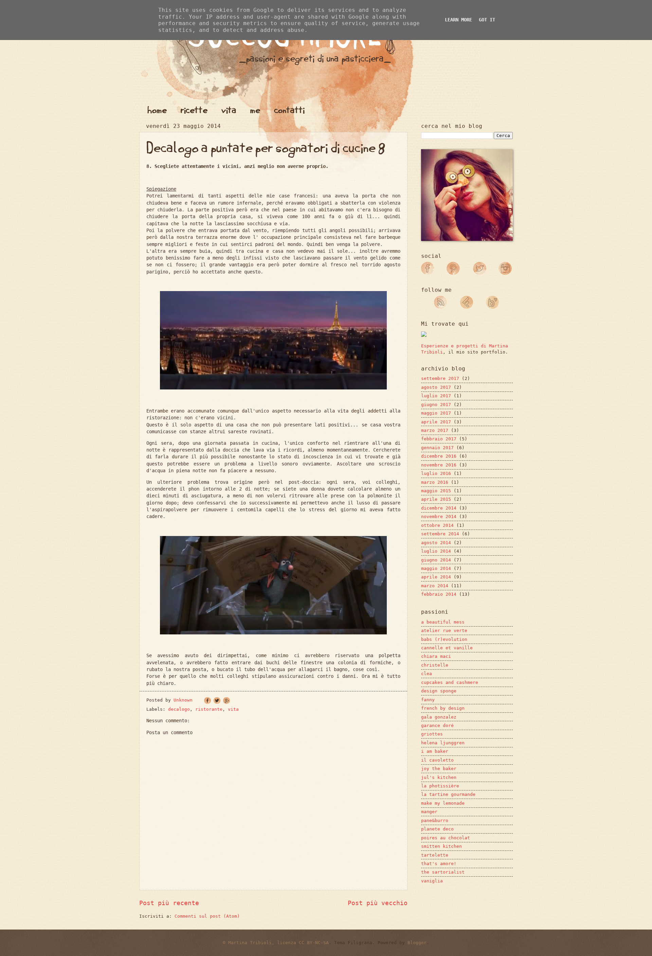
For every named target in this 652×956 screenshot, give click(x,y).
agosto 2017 (436, 387)
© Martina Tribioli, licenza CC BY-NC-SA (276, 942)
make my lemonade (443, 803)
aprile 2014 (436, 576)
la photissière (440, 785)
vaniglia (432, 880)
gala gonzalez (438, 717)
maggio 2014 (436, 568)
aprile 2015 (436, 499)
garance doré (437, 725)
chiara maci (436, 656)
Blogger (417, 942)
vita (228, 110)
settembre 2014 (440, 533)
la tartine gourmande (448, 794)
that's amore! (438, 863)
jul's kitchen (438, 777)
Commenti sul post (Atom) (207, 916)
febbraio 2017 (438, 438)
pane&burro (434, 820)
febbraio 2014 (438, 594)
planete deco (437, 828)
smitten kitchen (441, 846)
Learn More (458, 19)
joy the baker (438, 768)
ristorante (208, 709)
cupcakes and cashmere (449, 682)
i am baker (434, 751)
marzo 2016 (434, 482)
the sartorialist (443, 872)
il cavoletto (437, 760)
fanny (428, 699)
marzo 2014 (434, 585)
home (157, 110)
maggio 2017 (436, 413)
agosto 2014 (436, 542)
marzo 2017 (434, 430)
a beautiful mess (443, 622)
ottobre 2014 (437, 525)
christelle (434, 665)
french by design (443, 708)
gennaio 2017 (437, 447)
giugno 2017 (436, 404)
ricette (194, 110)
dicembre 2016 (438, 456)
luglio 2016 (436, 473)
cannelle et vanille (447, 647)
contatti (289, 110)
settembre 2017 (440, 378)
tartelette (434, 855)
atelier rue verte (444, 630)
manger (429, 811)
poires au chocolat (445, 837)
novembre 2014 (438, 516)
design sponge (438, 690)
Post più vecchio (378, 902)
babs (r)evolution (444, 639)
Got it (487, 19)
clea (426, 673)
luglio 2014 (436, 551)
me (255, 110)
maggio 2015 (436, 490)
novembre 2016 (438, 464)
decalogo (179, 709)
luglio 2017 (436, 395)
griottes (432, 734)
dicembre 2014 (438, 508)
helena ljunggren (443, 742)
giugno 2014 (436, 559)
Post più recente (169, 902)
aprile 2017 (436, 421)
